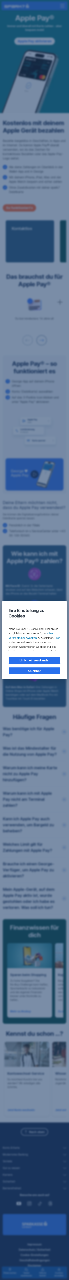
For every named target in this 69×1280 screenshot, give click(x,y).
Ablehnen (35, 671)
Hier (57, 637)
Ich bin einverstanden (34, 660)
